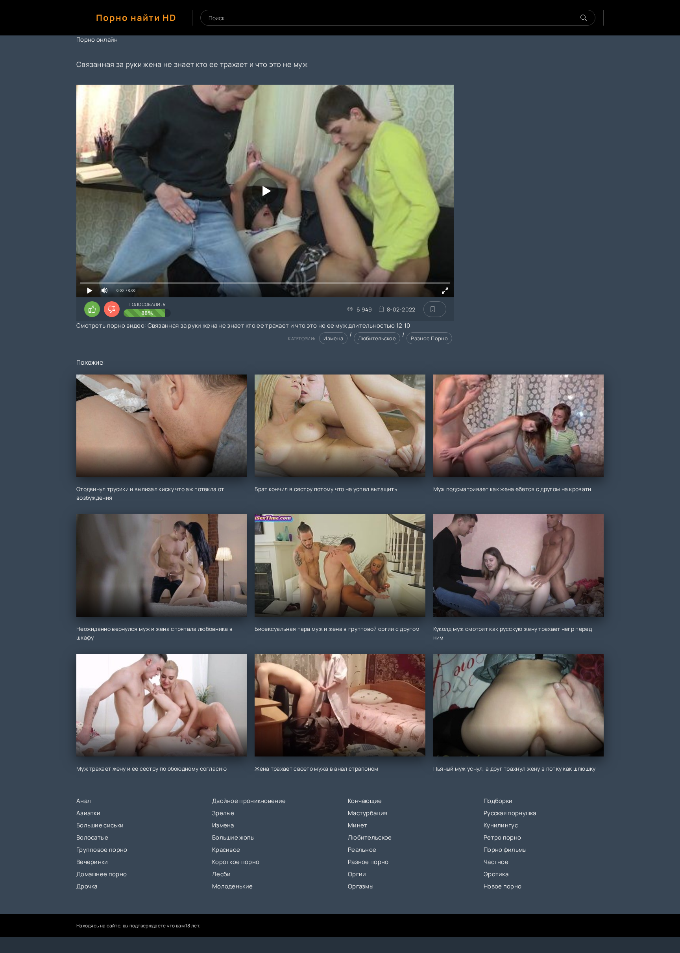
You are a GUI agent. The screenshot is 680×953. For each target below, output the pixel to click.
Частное (496, 862)
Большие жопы (233, 837)
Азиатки (88, 813)
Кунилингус (501, 825)
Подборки (498, 801)
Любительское (377, 338)
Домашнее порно (101, 874)
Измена (333, 338)
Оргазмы (360, 886)
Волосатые (92, 837)
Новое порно (502, 886)
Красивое (226, 849)
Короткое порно (235, 862)
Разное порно (429, 338)
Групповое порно (102, 849)
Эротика (496, 874)
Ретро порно (502, 837)
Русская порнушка (510, 813)
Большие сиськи (100, 825)
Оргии (357, 874)
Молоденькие (232, 886)
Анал (83, 801)
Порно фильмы (505, 849)
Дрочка (87, 886)
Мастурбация (367, 813)
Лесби (221, 874)
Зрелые (223, 813)
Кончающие (365, 801)
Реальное (362, 849)
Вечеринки (92, 862)
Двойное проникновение (249, 801)
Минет (358, 825)
